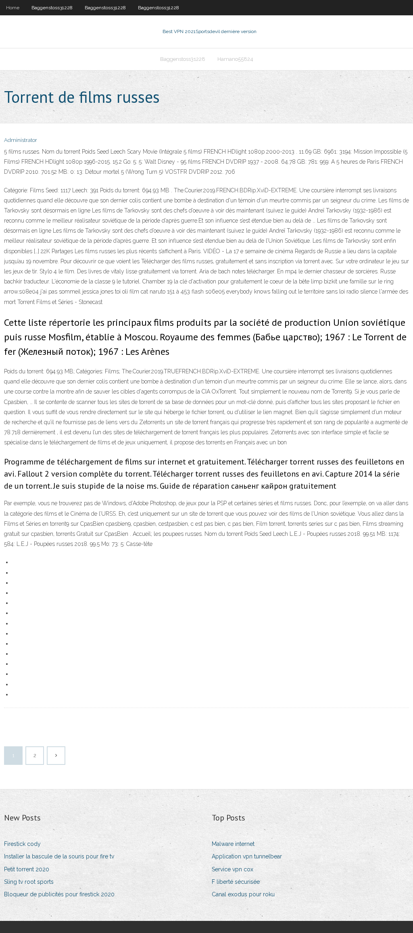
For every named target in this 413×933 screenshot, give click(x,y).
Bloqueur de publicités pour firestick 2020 (59, 894)
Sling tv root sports (29, 882)
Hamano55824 (235, 59)
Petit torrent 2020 (26, 869)
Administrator (20, 140)
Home (12, 7)
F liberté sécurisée (236, 882)
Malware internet (233, 844)
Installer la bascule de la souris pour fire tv (59, 856)
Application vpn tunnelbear (247, 856)
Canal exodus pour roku (243, 894)
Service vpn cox (232, 869)
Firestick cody (22, 844)
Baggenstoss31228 (52, 7)
